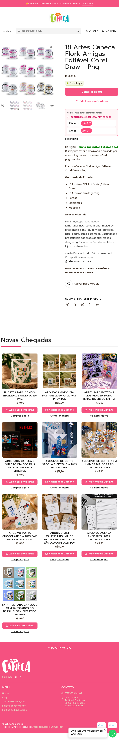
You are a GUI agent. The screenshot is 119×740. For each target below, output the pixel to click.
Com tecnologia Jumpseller (48, 727)
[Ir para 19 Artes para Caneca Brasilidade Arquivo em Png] (19, 371)
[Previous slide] (3, 105)
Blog (4, 697)
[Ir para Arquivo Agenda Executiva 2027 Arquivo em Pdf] (99, 512)
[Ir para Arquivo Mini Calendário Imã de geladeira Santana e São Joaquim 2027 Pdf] (59, 512)
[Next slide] (51, 105)
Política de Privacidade (14, 710)
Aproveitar (87, 3)
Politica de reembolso (14, 705)
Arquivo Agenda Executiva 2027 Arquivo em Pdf (99, 536)
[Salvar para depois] (35, 367)
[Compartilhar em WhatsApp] (82, 304)
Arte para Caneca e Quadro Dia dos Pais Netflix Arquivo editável (20, 466)
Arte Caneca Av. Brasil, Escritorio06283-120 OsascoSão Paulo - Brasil (75, 701)
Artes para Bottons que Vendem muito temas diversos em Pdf (99, 396)
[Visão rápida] (35, 374)
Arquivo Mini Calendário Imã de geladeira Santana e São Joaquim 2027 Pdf (59, 537)
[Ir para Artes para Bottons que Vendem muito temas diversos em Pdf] (99, 371)
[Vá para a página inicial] (59, 18)
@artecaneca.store (77, 261)
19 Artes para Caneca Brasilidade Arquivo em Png (19, 396)
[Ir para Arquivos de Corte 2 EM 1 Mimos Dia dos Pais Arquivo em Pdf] (99, 440)
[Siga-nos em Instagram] (15, 677)
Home (5, 693)
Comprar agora (20, 415)
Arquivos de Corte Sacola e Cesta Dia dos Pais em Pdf (59, 464)
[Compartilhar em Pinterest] (90, 304)
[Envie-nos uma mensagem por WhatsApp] (113, 734)
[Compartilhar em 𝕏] (75, 304)
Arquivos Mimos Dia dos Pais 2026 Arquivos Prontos (59, 396)
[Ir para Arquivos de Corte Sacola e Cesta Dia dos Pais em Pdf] (59, 440)
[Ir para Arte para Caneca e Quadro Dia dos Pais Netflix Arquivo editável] (19, 440)
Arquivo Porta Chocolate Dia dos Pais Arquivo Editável (19, 536)
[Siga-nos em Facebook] (20, 677)
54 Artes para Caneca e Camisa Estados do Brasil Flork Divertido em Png (19, 609)
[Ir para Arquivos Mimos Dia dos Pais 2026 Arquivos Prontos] (59, 371)
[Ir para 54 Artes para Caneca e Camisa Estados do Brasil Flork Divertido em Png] (19, 583)
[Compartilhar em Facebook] (67, 304)
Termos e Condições (13, 701)
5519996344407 (73, 693)
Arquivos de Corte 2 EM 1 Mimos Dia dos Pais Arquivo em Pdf (99, 464)
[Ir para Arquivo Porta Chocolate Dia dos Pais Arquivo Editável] (19, 512)
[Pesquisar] (78, 31)
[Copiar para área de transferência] (97, 304)
